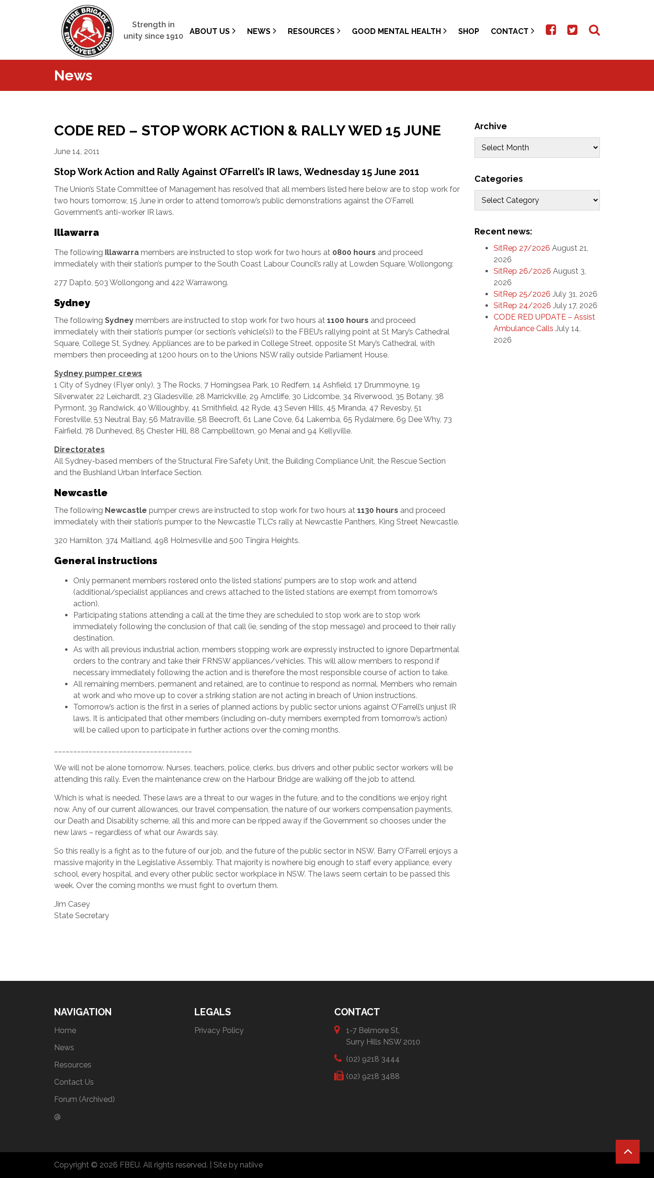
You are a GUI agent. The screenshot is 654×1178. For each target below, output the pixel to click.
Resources (311, 31)
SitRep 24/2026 (522, 305)
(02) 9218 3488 (373, 1076)
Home (65, 1030)
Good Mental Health (396, 31)
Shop (468, 31)
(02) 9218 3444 (373, 1059)
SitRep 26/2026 (522, 271)
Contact (510, 31)
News (259, 31)
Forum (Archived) (84, 1099)
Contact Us (74, 1082)
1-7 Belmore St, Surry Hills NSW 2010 (383, 1036)
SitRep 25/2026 (522, 294)
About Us (210, 31)
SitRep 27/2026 (522, 248)
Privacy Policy (219, 1030)
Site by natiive (238, 1164)
